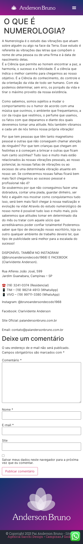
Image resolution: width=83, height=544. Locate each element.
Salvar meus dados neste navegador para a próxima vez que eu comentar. (40, 461)
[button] (74, 7)
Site (5, 440)
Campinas (54, 537)
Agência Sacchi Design (25, 537)
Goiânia (69, 537)
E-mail (8, 424)
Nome (7, 409)
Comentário (12, 360)
